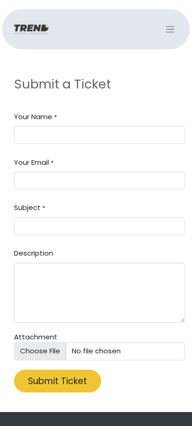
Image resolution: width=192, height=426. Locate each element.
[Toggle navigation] (170, 29)
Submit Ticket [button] (57, 381)
